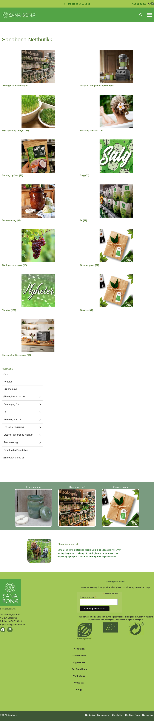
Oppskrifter (79, 662)
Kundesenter (79, 655)
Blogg (79, 689)
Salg (5, 374)
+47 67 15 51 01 (16, 621)
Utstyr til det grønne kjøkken (18, 434)
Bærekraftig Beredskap (15, 450)
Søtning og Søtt (11, 404)
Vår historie (79, 676)
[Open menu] (149, 15)
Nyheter (7, 381)
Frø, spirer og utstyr (13, 427)
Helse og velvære (12, 419)
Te (4, 412)
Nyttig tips (79, 683)
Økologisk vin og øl (13, 457)
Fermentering (10, 442)
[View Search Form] (141, 15)
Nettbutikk (79, 649)
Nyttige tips (147, 715)
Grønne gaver (10, 389)
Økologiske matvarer (14, 396)
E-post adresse (88, 597)
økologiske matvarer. (134, 617)
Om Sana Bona (79, 669)
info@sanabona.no (16, 624)
